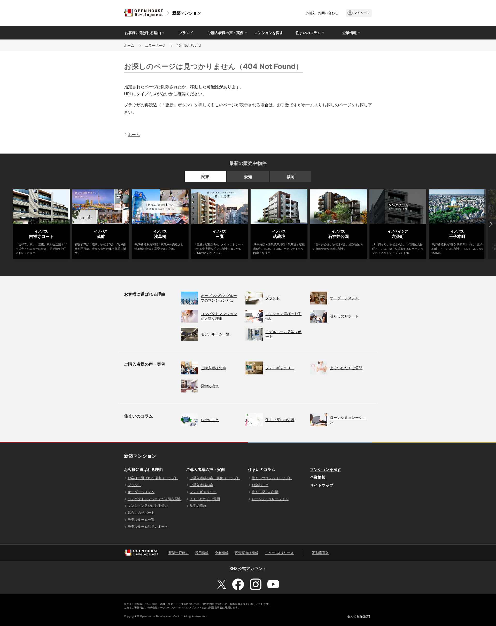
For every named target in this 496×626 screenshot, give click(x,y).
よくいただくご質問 (205, 499)
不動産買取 (320, 553)
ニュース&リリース (279, 553)
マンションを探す (268, 32)
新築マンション (186, 12)
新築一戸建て (178, 553)
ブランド (186, 32)
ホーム (129, 45)
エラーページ (155, 45)
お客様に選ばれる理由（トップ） (153, 478)
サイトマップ (321, 485)
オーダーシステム (141, 492)
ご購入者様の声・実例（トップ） (215, 478)
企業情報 (318, 477)
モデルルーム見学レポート (148, 526)
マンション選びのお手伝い (148, 505)
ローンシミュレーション (270, 499)
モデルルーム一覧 (141, 519)
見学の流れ (198, 505)
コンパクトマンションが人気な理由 (154, 499)
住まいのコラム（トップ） (272, 478)
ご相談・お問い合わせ (321, 13)
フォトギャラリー (203, 492)
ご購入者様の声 (201, 485)
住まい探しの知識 (265, 492)
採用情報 (201, 553)
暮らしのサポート (141, 512)
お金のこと (260, 485)
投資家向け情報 (246, 553)
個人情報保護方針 (359, 616)
